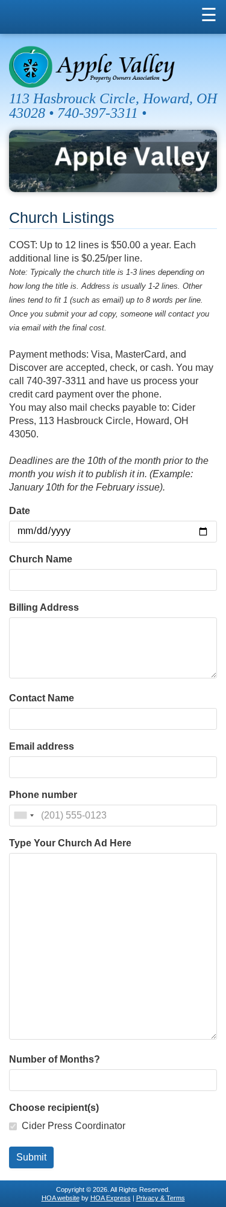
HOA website (61, 1198)
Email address (41, 747)
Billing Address (44, 608)
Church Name (40, 559)
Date (19, 511)
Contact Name (41, 698)
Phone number (43, 795)
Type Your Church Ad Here (70, 843)
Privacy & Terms (160, 1198)
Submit (31, 1157)
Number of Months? (54, 1059)
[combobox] (23, 815)
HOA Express (110, 1198)
